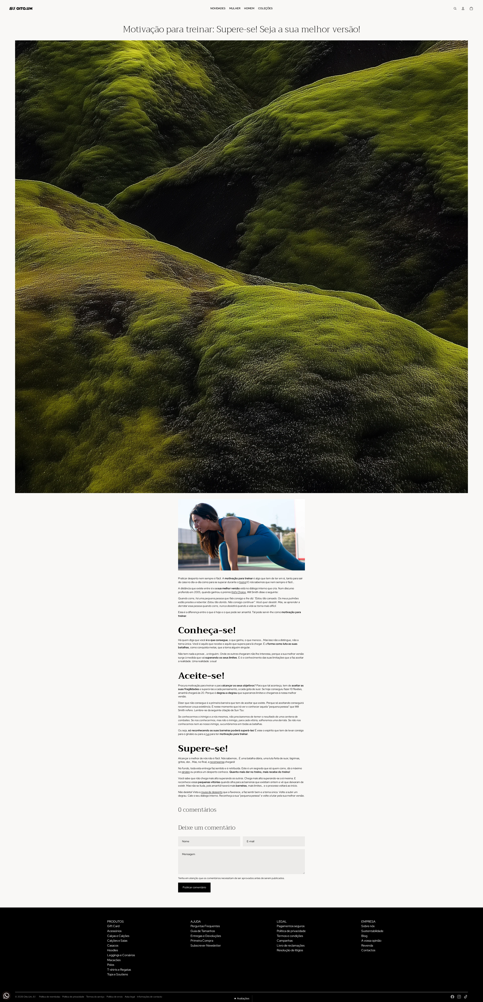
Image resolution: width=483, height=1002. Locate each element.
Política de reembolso (49, 996)
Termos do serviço (95, 996)
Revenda (367, 945)
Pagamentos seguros (291, 926)
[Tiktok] (465, 996)
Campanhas (285, 941)
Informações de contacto (149, 996)
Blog (364, 936)
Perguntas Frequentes (205, 926)
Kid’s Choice (239, 592)
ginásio (186, 772)
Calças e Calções (118, 936)
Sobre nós (368, 926)
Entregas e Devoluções (206, 936)
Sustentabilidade (372, 931)
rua (207, 734)
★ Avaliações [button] (241, 998)
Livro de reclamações (291, 945)
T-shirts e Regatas (119, 970)
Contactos (368, 950)
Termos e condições (290, 936)
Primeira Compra (202, 941)
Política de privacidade (291, 931)
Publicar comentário (194, 887)
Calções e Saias (117, 941)
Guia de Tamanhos (203, 931)
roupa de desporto (211, 792)
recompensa (217, 762)
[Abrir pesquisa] (455, 8)
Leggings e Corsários (121, 955)
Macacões (114, 960)
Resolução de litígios (290, 950)
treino (242, 582)
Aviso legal (130, 996)
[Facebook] (452, 996)
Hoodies (112, 950)
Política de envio (115, 996)
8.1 (34, 996)
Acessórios (114, 931)
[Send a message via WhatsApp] (6, 995)
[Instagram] (459, 996)
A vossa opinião (371, 941)
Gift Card (113, 926)
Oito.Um (28, 996)
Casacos (112, 945)
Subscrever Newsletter (206, 945)
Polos (110, 965)
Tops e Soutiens (117, 974)
